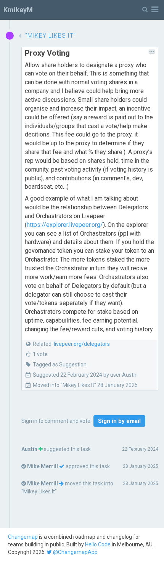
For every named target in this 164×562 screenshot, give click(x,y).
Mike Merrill (42, 466)
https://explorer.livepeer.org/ (65, 224)
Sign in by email (119, 420)
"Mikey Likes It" (39, 491)
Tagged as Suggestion (60, 364)
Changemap (23, 537)
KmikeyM (18, 10)
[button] (150, 9)
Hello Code (98, 544)
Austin (29, 449)
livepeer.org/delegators (82, 344)
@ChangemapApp (75, 552)
